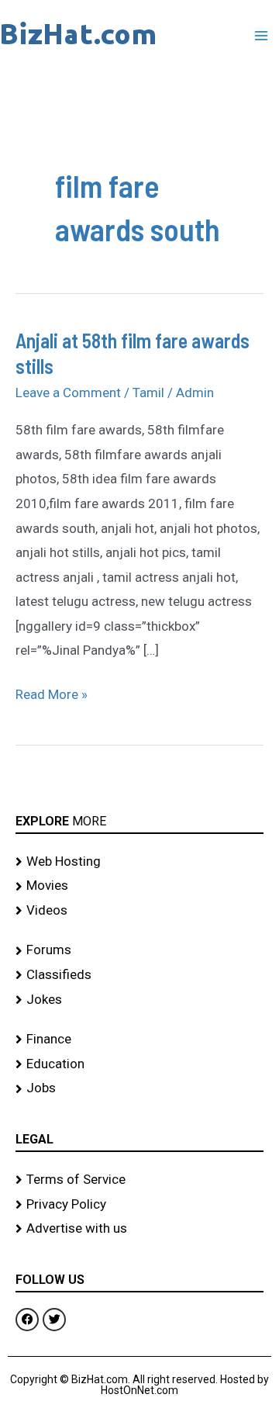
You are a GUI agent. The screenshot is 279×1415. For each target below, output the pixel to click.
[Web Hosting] (140, 861)
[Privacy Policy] (140, 1204)
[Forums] (140, 950)
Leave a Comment (68, 392)
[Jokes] (140, 1000)
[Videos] (140, 910)
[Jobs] (140, 1088)
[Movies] (140, 886)
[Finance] (140, 1039)
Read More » (52, 692)
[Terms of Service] (140, 1180)
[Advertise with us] (140, 1228)
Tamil (148, 392)
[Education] (140, 1064)
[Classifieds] (140, 975)
